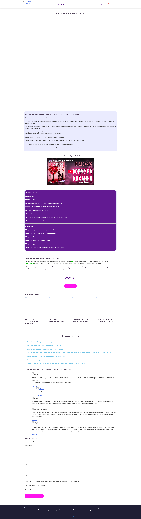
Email (26, 470)
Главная (35, 4)
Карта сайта (58, 510)
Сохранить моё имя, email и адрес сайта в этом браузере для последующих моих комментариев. (52, 481)
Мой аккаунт (99, 4)
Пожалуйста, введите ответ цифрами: (35, 485)
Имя (26, 464)
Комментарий (28, 445)
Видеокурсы (51, 4)
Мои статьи (73, 4)
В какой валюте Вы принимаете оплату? (40, 342)
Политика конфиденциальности (46, 510)
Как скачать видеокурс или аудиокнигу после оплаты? (44, 345)
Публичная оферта (67, 510)
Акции (81, 4)
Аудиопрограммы (62, 4)
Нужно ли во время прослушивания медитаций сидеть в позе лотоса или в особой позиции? (56, 363)
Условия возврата (88, 510)
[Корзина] (108, 4)
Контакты (88, 4)
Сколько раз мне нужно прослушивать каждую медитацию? (46, 356)
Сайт (26, 476)
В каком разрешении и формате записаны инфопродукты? (45, 349)
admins (41, 389)
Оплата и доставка (77, 510)
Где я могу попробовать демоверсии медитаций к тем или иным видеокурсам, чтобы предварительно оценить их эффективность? (69, 352)
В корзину (70, 286)
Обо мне (42, 4)
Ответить (34, 386)
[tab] (70, 342)
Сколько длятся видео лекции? (37, 360)
